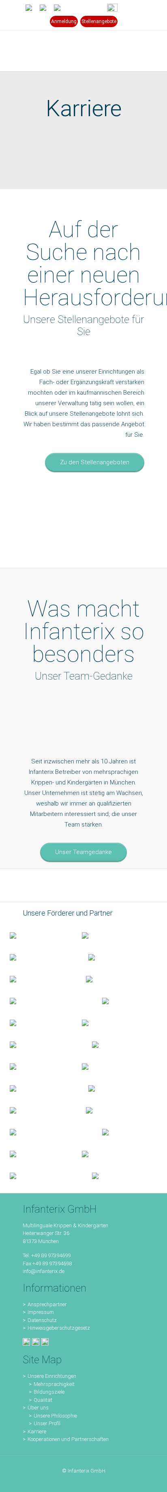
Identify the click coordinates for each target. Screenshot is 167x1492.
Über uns (38, 1408)
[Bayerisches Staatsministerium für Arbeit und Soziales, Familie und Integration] (108, 935)
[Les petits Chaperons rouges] (108, 1022)
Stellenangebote (98, 21)
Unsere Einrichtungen (52, 1376)
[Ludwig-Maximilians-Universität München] (36, 1022)
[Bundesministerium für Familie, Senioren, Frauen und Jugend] (36, 935)
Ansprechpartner (47, 1304)
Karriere (37, 1431)
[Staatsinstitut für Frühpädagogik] (114, 957)
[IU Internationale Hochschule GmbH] (38, 978)
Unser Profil (47, 1423)
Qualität (43, 1400)
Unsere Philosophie (55, 1416)
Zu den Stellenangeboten (94, 462)
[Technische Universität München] (120, 1000)
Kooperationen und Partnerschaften (68, 1439)
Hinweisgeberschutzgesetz (59, 1328)
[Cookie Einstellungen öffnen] (14, 1482)
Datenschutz (42, 1320)
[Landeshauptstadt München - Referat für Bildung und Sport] (39, 957)
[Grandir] (41, 1044)
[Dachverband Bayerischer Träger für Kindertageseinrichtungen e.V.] (108, 1044)
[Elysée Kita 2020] (112, 978)
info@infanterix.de (43, 1271)
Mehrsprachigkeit (54, 1384)
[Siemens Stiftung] (46, 1000)
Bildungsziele (49, 1392)
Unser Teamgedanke (83, 852)
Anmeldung (64, 21)
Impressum (41, 1312)
